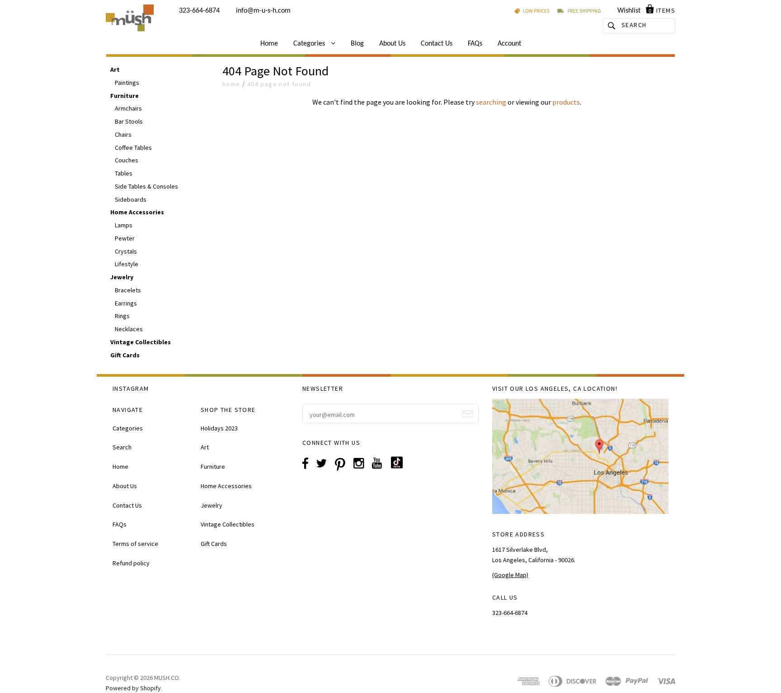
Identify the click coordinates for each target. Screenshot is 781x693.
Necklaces (129, 329)
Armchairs (128, 108)
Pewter (125, 238)
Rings (122, 316)
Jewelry (121, 277)
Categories (310, 43)
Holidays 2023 (219, 428)
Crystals (126, 251)
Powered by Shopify (133, 688)
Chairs (123, 134)
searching (491, 101)
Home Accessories (137, 212)
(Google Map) (510, 575)
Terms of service (135, 544)
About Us (392, 43)
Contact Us (436, 43)
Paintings (127, 83)
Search (122, 447)
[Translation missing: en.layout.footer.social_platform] (400, 466)
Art (115, 69)
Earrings (126, 303)
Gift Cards (125, 355)
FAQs (475, 43)
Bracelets (128, 290)
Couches (126, 160)
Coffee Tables (133, 147)
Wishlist (628, 10)
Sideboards (130, 199)
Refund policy (131, 563)
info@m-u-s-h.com (263, 10)
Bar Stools (129, 121)
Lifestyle (126, 264)
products (566, 101)
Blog (357, 43)
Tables (123, 173)
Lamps (123, 225)
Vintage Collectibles (140, 342)
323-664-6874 (199, 10)
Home (269, 43)
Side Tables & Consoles (146, 186)
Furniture (124, 96)
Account (509, 43)
